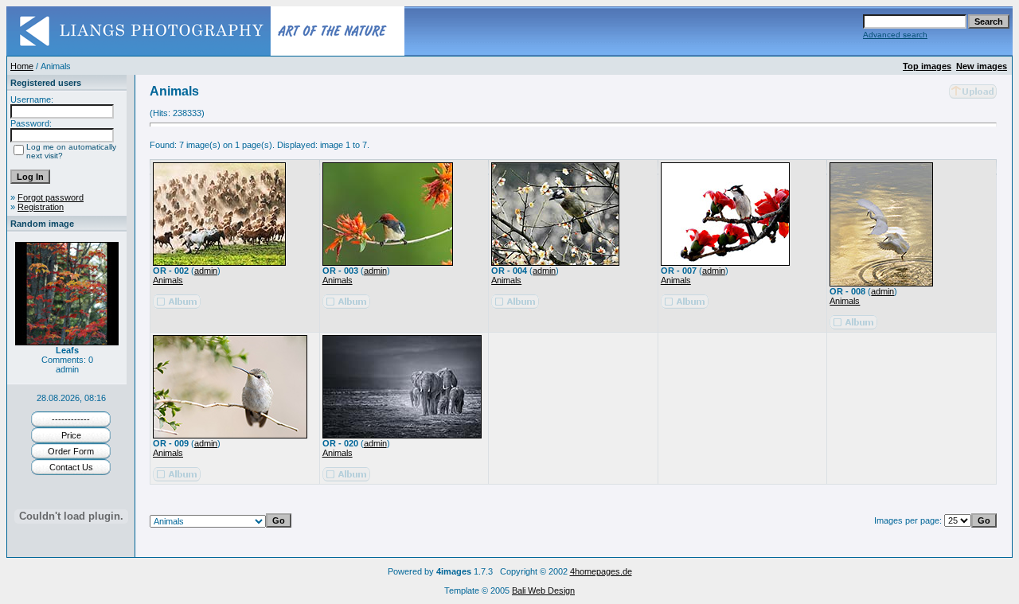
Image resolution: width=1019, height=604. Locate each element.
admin (205, 270)
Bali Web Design (543, 590)
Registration (41, 207)
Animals (168, 280)
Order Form (71, 451)
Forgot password (51, 197)
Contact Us (71, 467)
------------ (71, 419)
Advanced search (895, 34)
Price (71, 435)
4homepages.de (601, 571)
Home (21, 66)
